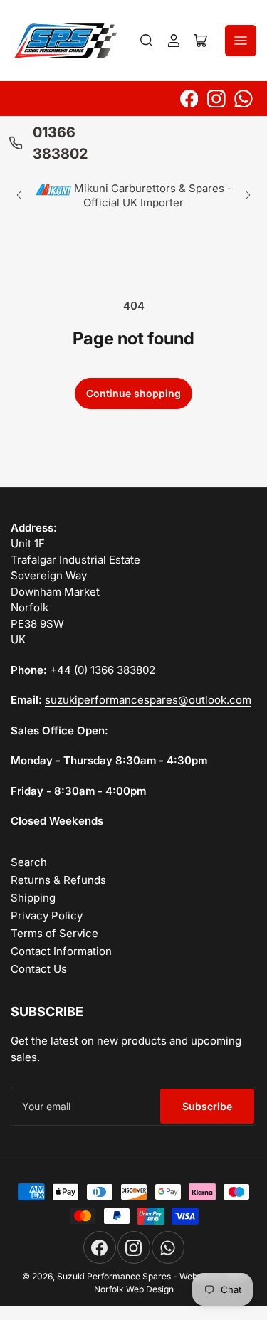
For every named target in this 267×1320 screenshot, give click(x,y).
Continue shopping (133, 393)
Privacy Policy (47, 915)
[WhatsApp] (243, 99)
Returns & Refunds (58, 880)
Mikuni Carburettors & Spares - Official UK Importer (151, 194)
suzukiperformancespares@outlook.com (148, 700)
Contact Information (61, 951)
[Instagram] (216, 99)
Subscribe (207, 1106)
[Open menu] (240, 40)
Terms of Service (54, 933)
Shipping (33, 897)
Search (29, 862)
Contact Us (39, 969)
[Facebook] (189, 99)
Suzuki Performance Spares (114, 1276)
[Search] (146, 40)
